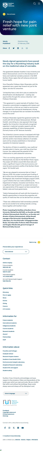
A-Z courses (6, 309)
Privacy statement (8, 414)
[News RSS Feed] (22, 48)
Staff (4, 339)
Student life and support (10, 367)
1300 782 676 (7, 281)
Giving (5, 303)
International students (10, 323)
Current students (8, 328)
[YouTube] (22, 428)
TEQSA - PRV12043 (32, 439)
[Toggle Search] (34, 3)
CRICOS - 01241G (20, 439)
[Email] (27, 48)
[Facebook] (9, 48)
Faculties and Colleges (10, 351)
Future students (8, 320)
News (4, 298)
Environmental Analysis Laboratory (13, 362)
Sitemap (5, 416)
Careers (5, 306)
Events (5, 300)
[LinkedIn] (18, 48)
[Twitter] (13, 48)
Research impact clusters (10, 356)
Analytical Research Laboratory (12, 365)
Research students (8, 331)
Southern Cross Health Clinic (12, 359)
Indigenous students (9, 326)
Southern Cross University (12, 436)
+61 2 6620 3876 (7, 276)
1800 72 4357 (7, 272)
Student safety (7, 370)
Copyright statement (9, 412)
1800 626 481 (7, 267)
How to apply (7, 295)
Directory (6, 292)
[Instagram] (9, 428)
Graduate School (8, 353)
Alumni (5, 334)
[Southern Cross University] (8, 5)
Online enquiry (7, 262)
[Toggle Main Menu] (39, 3)
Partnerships (7, 337)
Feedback (6, 410)
